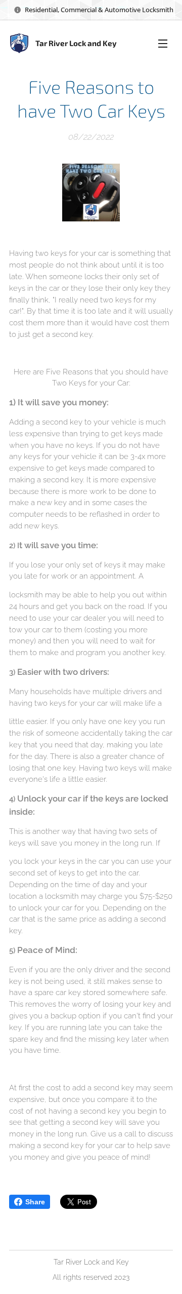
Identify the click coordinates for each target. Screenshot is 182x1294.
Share (35, 1202)
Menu (163, 43)
